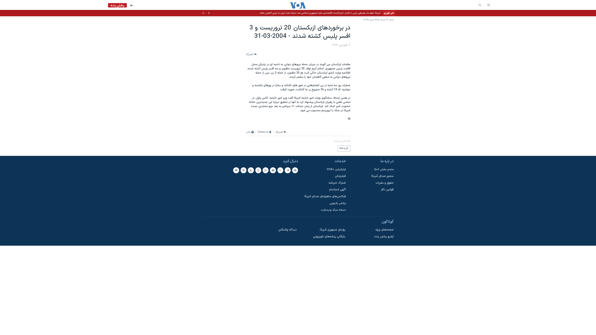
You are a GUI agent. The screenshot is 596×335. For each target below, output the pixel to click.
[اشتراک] (236, 170)
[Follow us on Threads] (258, 170)
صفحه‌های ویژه (384, 230)
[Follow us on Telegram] (288, 170)
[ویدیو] (131, 5)
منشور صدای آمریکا (382, 176)
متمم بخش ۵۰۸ (384, 169)
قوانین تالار (387, 190)
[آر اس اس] (251, 170)
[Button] (251, 54)
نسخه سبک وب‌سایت (333, 210)
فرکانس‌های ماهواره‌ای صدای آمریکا (325, 196)
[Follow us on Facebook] (295, 170)
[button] (209, 13)
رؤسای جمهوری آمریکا (332, 230)
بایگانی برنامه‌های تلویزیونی (329, 236)
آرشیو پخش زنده (384, 236)
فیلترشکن (340, 176)
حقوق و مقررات (385, 183)
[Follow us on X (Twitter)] (280, 170)
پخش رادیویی (338, 203)
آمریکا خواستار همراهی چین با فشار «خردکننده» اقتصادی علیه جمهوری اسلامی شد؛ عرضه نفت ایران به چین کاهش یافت (320, 13)
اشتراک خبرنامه (337, 183)
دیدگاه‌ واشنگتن (287, 230)
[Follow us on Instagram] (266, 170)
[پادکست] (243, 170)
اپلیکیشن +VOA (336, 169)
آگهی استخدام (337, 190)
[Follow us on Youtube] (273, 170)
